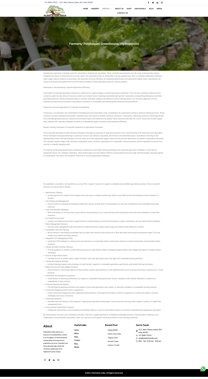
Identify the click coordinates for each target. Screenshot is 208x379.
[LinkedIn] (157, 2)
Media (159, 9)
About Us (119, 9)
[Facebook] (148, 2)
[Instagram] (161, 2)
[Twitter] (153, 2)
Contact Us (122, 13)
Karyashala (140, 9)
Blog (151, 9)
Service (105, 9)
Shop (129, 9)
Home (85, 9)
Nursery (95, 9)
